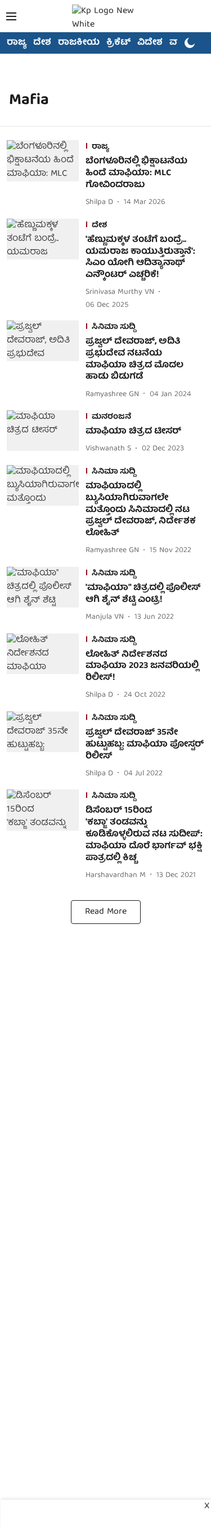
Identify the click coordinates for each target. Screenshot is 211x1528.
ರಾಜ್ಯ (16, 43)
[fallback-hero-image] (46, 174)
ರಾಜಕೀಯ (79, 43)
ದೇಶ (42, 43)
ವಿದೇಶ (150, 43)
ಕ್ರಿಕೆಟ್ (118, 43)
